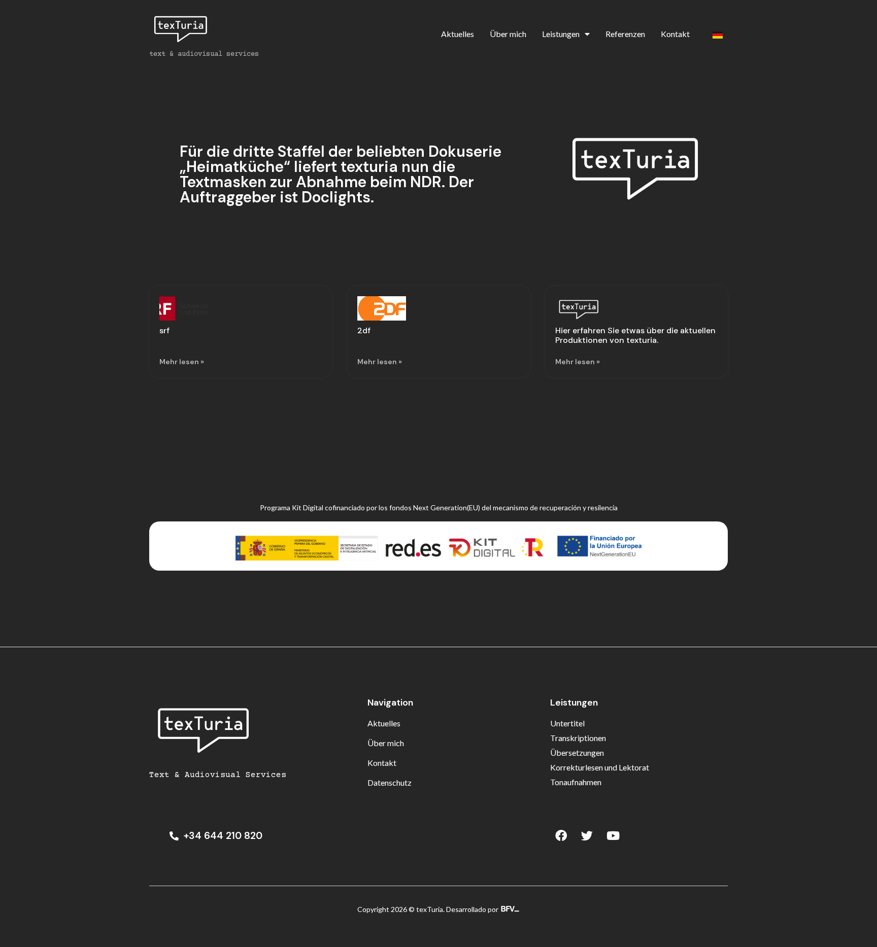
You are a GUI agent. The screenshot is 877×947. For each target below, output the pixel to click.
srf (164, 330)
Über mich (508, 34)
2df (363, 330)
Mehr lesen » (181, 361)
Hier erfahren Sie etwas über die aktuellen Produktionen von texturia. (635, 335)
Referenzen (625, 34)
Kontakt (675, 34)
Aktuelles (457, 34)
